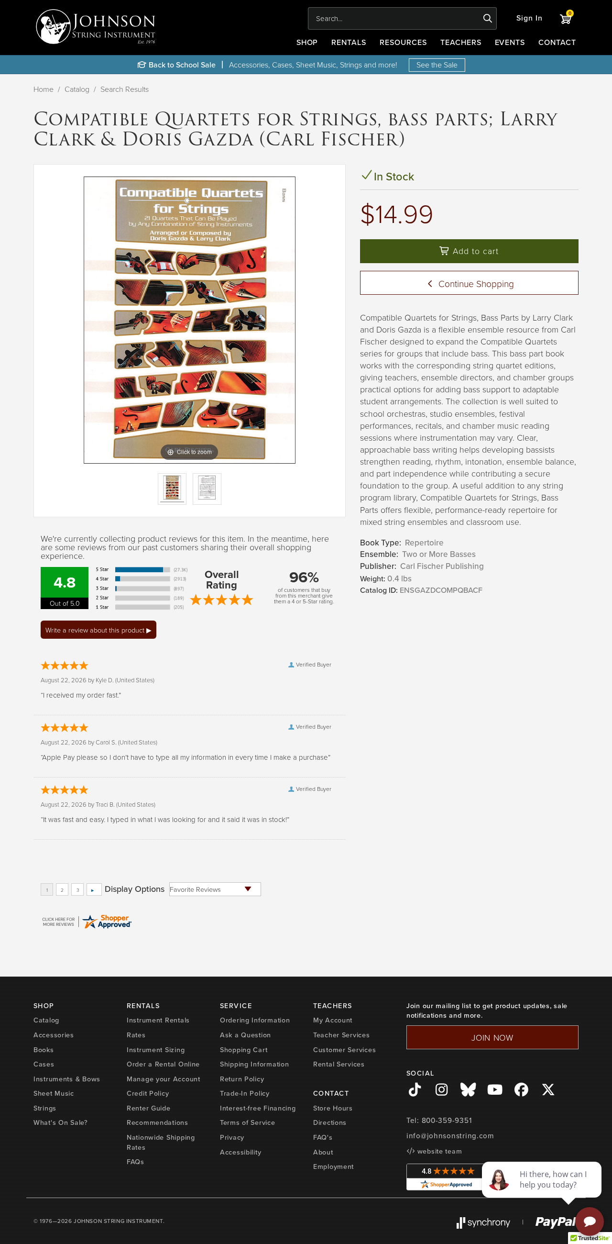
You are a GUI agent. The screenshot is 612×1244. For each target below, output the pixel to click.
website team (438, 1151)
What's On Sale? (60, 1122)
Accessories (53, 1035)
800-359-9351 (447, 1120)
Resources (403, 42)
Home (43, 89)
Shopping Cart (243, 1049)
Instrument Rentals (158, 1020)
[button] (529, 18)
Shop (307, 42)
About (323, 1152)
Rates (136, 1035)
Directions (330, 1122)
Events (510, 42)
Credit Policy (148, 1093)
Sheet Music (53, 1093)
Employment (333, 1166)
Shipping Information (254, 1064)
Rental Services (339, 1064)
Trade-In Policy (245, 1093)
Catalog (77, 89)
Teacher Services (341, 1035)
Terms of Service (247, 1122)
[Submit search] (487, 18)
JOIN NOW (492, 1037)
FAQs (135, 1161)
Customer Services (344, 1049)
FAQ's (323, 1137)
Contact (557, 42)
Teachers (460, 42)
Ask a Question (245, 1035)
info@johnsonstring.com (450, 1136)
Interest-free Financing (258, 1108)
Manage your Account (163, 1079)
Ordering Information (255, 1020)
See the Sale (437, 64)
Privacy (232, 1137)
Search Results (124, 89)
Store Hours (333, 1108)
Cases (44, 1064)
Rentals (348, 42)
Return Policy (242, 1079)
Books (43, 1049)
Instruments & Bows (66, 1079)
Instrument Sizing (156, 1049)
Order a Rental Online (163, 1064)
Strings (44, 1108)
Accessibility (240, 1152)
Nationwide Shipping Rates (161, 1142)
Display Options (134, 889)
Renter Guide (149, 1108)
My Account (332, 1020)
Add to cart (474, 250)
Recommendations (157, 1122)
